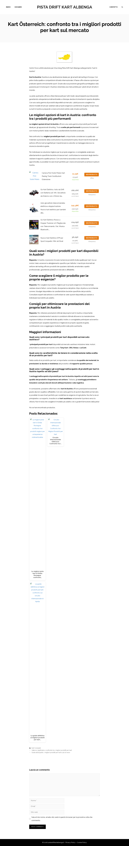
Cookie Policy (82, 842)
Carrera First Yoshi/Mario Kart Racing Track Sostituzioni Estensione (53, 176)
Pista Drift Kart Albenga (64, 7)
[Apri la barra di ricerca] (122, 7)
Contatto (113, 7)
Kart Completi (36, 748)
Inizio (8, 7)
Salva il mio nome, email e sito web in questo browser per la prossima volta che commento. (61, 818)
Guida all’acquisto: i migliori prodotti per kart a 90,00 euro (51, 752)
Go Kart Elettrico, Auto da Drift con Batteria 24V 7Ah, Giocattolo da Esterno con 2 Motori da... (53, 192)
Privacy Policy (70, 842)
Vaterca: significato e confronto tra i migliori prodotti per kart (52, 750)
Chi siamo (18, 7)
